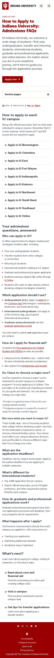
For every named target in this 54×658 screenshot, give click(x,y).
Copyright (10, 654)
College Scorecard (27, 643)
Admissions (18, 106)
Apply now (11, 79)
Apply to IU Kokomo (20, 184)
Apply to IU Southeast (21, 208)
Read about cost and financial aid (21, 574)
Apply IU (42, 300)
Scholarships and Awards (34, 366)
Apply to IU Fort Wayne (22, 168)
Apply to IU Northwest (21, 192)
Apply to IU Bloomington (23, 145)
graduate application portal (18, 326)
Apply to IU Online (19, 216)
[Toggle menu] (41, 6)
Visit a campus (17, 591)
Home (7, 106)
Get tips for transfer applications (28, 607)
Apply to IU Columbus (21, 152)
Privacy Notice (27, 650)
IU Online (8, 280)
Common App (15, 303)
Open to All (27, 646)
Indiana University (40, 654)
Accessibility (27, 639)
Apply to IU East (18, 160)
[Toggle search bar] (49, 6)
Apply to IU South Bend (22, 200)
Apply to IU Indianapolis (23, 176)
